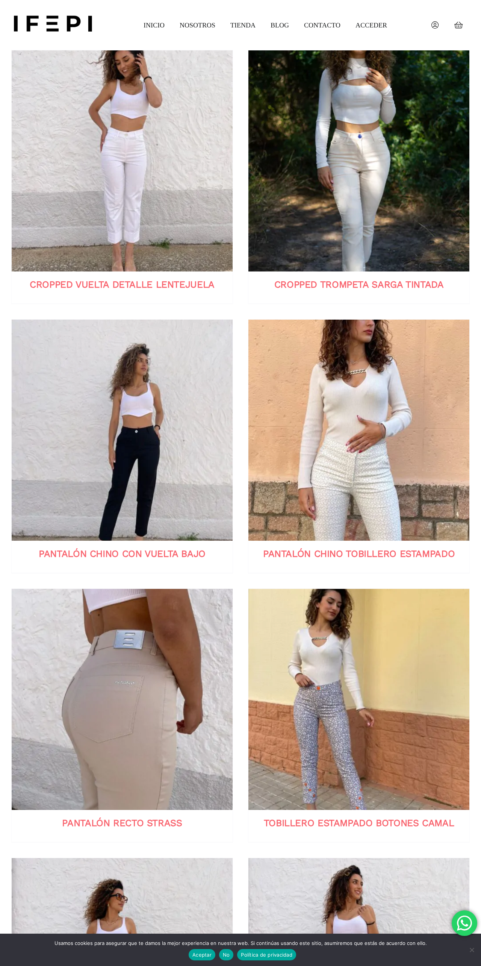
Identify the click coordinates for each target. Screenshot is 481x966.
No (226, 955)
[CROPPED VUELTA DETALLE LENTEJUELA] (122, 160)
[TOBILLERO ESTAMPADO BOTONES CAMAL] (358, 699)
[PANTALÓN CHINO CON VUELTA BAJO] (122, 430)
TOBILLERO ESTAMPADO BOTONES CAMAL (359, 822)
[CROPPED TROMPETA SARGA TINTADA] (358, 160)
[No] (471, 950)
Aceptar (202, 955)
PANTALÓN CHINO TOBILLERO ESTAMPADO (359, 553)
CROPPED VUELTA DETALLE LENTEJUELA (122, 284)
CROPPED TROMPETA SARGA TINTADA (359, 284)
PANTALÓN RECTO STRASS (122, 822)
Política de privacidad (266, 955)
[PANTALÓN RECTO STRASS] (122, 699)
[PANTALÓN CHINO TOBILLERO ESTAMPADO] (358, 430)
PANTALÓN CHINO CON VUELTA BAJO (122, 553)
